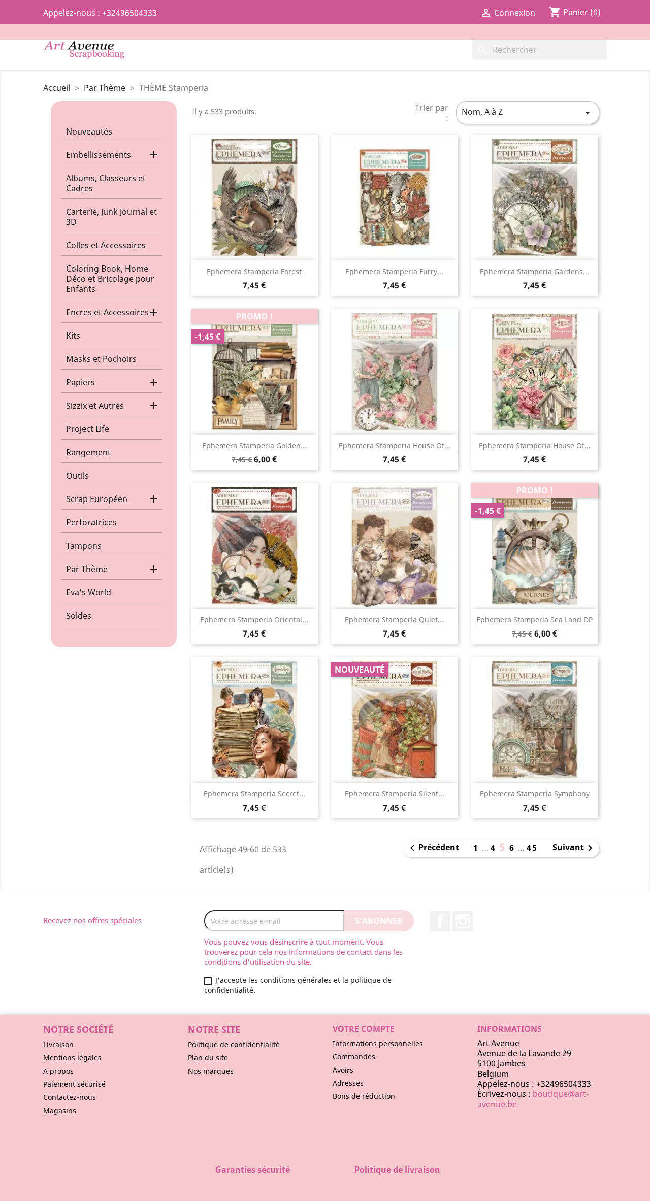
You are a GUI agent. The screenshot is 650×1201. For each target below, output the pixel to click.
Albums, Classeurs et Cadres (106, 183)
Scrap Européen (96, 499)
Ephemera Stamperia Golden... (254, 445)
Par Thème (87, 569)
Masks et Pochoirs (101, 358)
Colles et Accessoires (106, 245)
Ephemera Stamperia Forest (254, 271)
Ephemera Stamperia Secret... (254, 793)
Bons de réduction (364, 1096)
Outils (77, 475)
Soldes (78, 615)
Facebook (440, 921)
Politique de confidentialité (234, 1044)
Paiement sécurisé (74, 1084)
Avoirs (343, 1070)
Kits (73, 335)
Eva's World (88, 592)
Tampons (84, 545)
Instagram (462, 921)
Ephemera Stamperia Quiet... (394, 619)
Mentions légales (72, 1057)
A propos (58, 1071)
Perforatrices (91, 522)
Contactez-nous (69, 1097)
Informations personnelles (378, 1043)
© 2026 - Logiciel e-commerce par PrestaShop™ (325, 1188)
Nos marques (211, 1071)
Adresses (348, 1083)
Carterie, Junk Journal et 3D (111, 216)
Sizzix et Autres (95, 405)
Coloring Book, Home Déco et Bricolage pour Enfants (110, 278)
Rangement (88, 452)
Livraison (58, 1044)
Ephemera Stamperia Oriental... (254, 619)
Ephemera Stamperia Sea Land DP (534, 619)
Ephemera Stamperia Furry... (394, 271)
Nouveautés (89, 131)
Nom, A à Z (528, 112)
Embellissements (98, 154)
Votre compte (364, 1029)
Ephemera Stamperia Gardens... (534, 271)
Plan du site (208, 1057)
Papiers (80, 382)
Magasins (59, 1110)
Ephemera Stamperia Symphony (535, 793)
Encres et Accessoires (107, 312)
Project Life (87, 429)
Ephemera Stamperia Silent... (394, 793)
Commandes (354, 1056)
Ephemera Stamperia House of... (394, 445)
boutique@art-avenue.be (533, 1099)
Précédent (432, 848)
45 (532, 847)
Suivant (574, 848)
